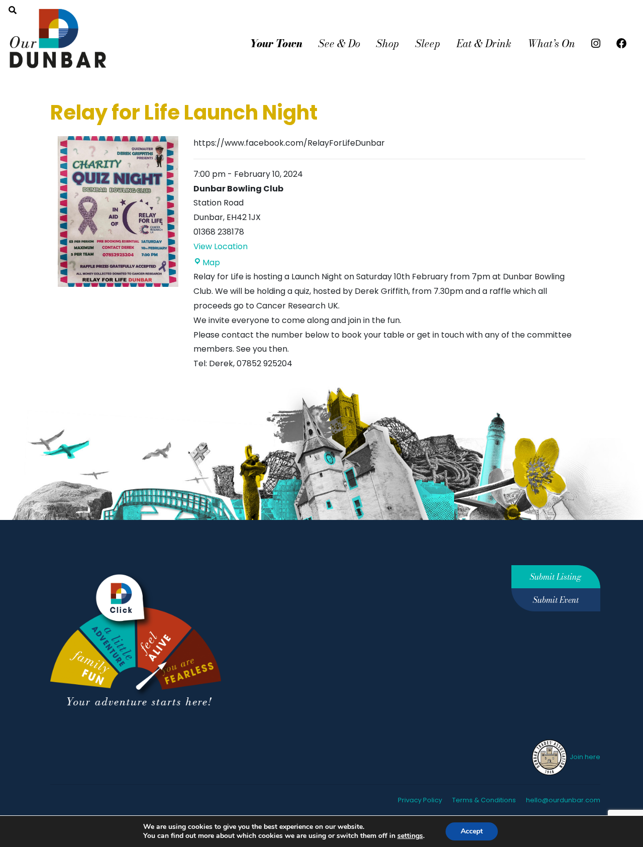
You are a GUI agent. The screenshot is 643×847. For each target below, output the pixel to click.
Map (211, 262)
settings (410, 835)
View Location (220, 246)
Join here (584, 757)
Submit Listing (555, 577)
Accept (472, 831)
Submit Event (556, 600)
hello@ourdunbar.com (563, 800)
